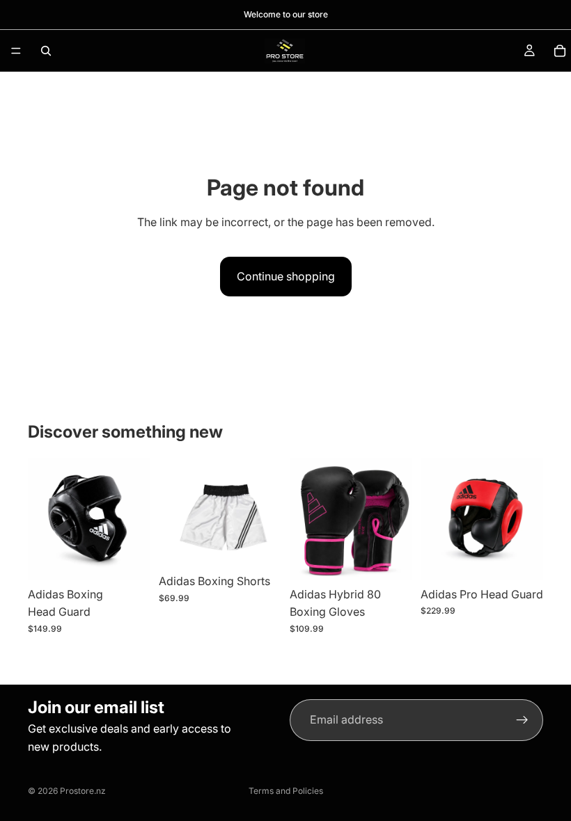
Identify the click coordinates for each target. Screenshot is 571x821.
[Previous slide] (174, 512)
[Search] (46, 50)
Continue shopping (286, 276)
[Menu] (16, 51)
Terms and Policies (286, 791)
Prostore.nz (83, 791)
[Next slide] (266, 512)
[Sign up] (522, 720)
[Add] (128, 558)
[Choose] (259, 546)
